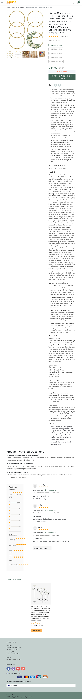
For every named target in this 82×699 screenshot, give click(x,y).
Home (8, 7)
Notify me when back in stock (62, 77)
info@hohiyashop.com (13, 659)
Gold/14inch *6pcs (55, 49)
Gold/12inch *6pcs (55, 45)
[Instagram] (13, 669)
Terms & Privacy (11, 695)
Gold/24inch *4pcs (56, 61)
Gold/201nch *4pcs (56, 57)
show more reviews (40, 548)
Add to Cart (36, 630)
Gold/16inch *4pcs (55, 53)
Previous (5, 55)
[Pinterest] (23, 669)
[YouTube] (18, 669)
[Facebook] (8, 669)
